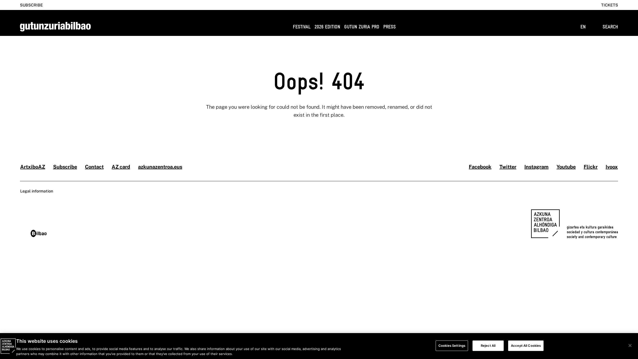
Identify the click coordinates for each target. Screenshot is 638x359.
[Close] (630, 345)
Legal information (36, 191)
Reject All (488, 346)
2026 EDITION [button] (327, 27)
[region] (319, 346)
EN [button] (583, 27)
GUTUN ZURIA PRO (361, 27)
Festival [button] (302, 27)
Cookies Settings (451, 346)
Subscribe (31, 5)
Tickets (609, 5)
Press (389, 27)
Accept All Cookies (526, 346)
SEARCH (610, 27)
